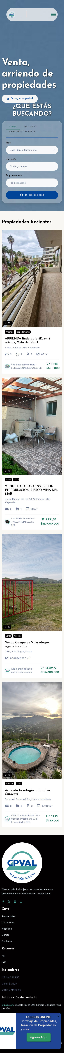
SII (3, 956)
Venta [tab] (13, 126)
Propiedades (9, 916)
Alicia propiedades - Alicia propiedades (22, 670)
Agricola (17, 636)
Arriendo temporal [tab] (22, 131)
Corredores (8, 922)
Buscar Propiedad (34, 195)
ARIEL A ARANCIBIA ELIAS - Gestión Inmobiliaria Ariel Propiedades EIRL (25, 818)
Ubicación (11, 159)
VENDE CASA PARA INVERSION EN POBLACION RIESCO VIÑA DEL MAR (31, 490)
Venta (8, 479)
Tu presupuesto (14, 176)
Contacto (7, 941)
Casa (16, 479)
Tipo (8, 143)
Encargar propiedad (22, 98)
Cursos (5, 934)
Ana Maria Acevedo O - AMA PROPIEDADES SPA (23, 521)
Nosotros (7, 928)
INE (4, 962)
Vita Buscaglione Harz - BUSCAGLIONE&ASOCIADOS (26, 366)
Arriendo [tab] (30, 126)
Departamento (23, 332)
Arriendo (10, 332)
